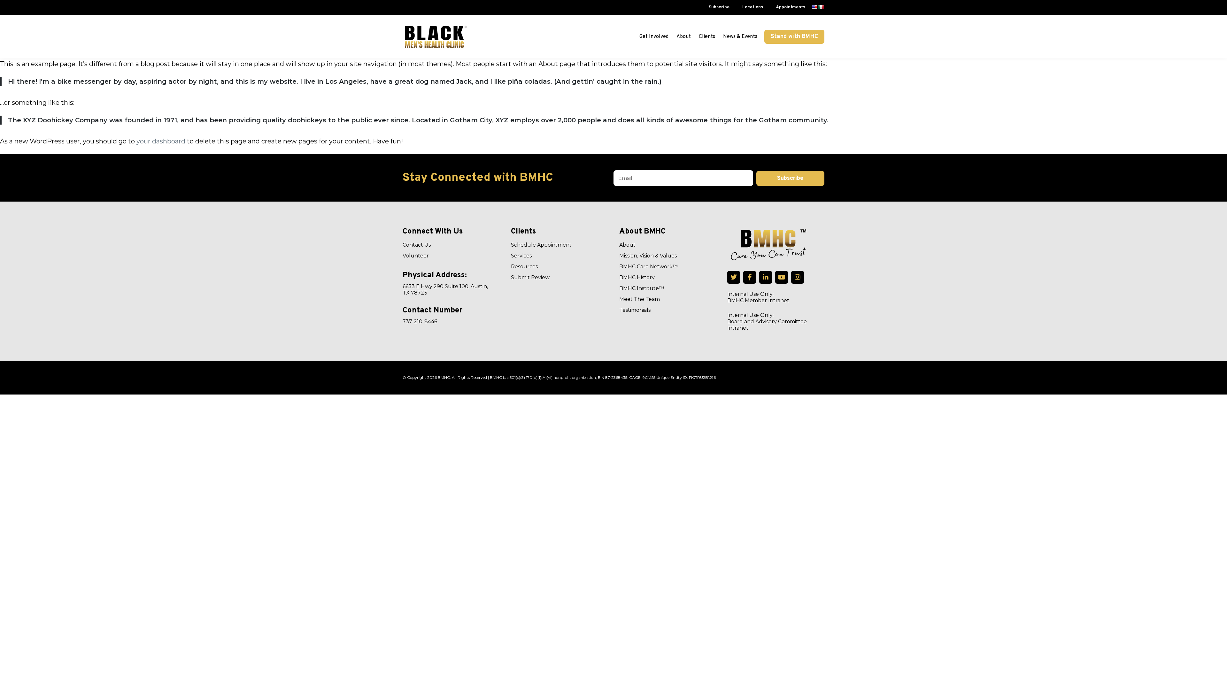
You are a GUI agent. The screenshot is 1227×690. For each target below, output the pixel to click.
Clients (707, 37)
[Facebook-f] (749, 277)
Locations (752, 7)
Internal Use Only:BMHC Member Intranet (758, 297)
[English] (814, 7)
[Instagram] (797, 277)
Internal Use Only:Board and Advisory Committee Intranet (767, 321)
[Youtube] (781, 277)
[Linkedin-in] (765, 277)
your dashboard (160, 141)
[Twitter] (733, 277)
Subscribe (719, 7)
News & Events (740, 37)
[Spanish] (821, 7)
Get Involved (653, 37)
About (683, 37)
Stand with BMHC (794, 36)
